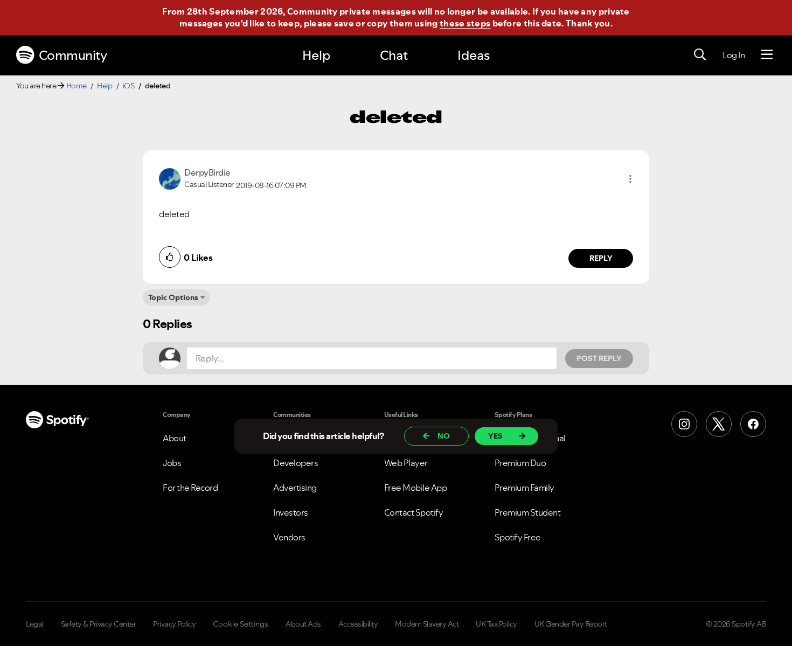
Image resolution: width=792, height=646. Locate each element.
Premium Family (524, 488)
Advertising (295, 488)
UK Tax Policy (496, 624)
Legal (35, 624)
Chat (394, 55)
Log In (733, 55)
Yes (495, 435)
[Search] (700, 55)
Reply (601, 258)
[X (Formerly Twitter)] (719, 424)
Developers (295, 463)
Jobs (172, 463)
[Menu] (767, 54)
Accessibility (358, 624)
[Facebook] (753, 424)
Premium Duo (520, 463)
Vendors (289, 537)
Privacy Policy (174, 624)
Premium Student (528, 512)
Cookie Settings (240, 624)
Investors (290, 512)
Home (76, 85)
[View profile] (169, 178)
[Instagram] (684, 424)
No (443, 435)
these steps (465, 23)
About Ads (303, 624)
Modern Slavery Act (426, 624)
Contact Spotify (413, 512)
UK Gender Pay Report (570, 624)
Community (73, 55)
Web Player (406, 463)
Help (316, 55)
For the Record (190, 488)
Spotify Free (518, 537)
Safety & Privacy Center (98, 624)
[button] (630, 179)
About (174, 438)
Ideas (473, 55)
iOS (129, 85)
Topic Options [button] (173, 297)
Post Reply (599, 358)
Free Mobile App (415, 488)
